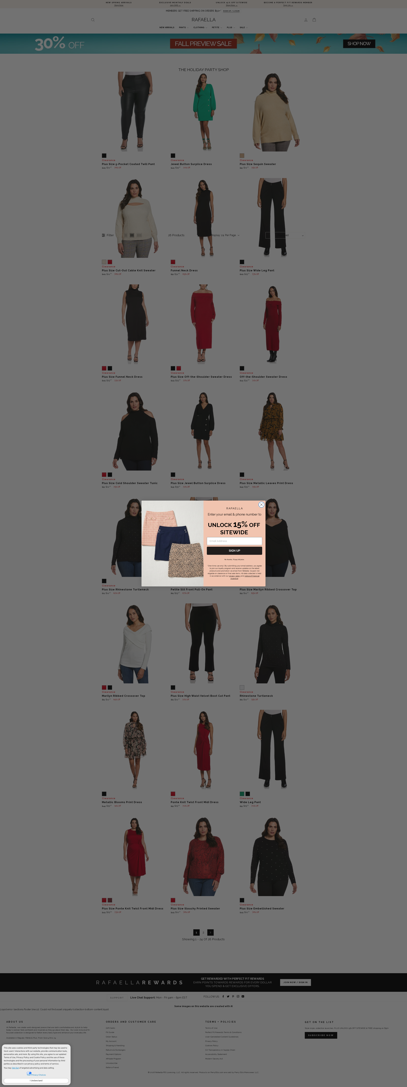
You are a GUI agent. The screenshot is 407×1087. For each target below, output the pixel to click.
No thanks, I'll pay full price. (234, 559)
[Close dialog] (261, 504)
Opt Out (15, 1068)
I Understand (36, 1081)
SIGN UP (234, 551)
